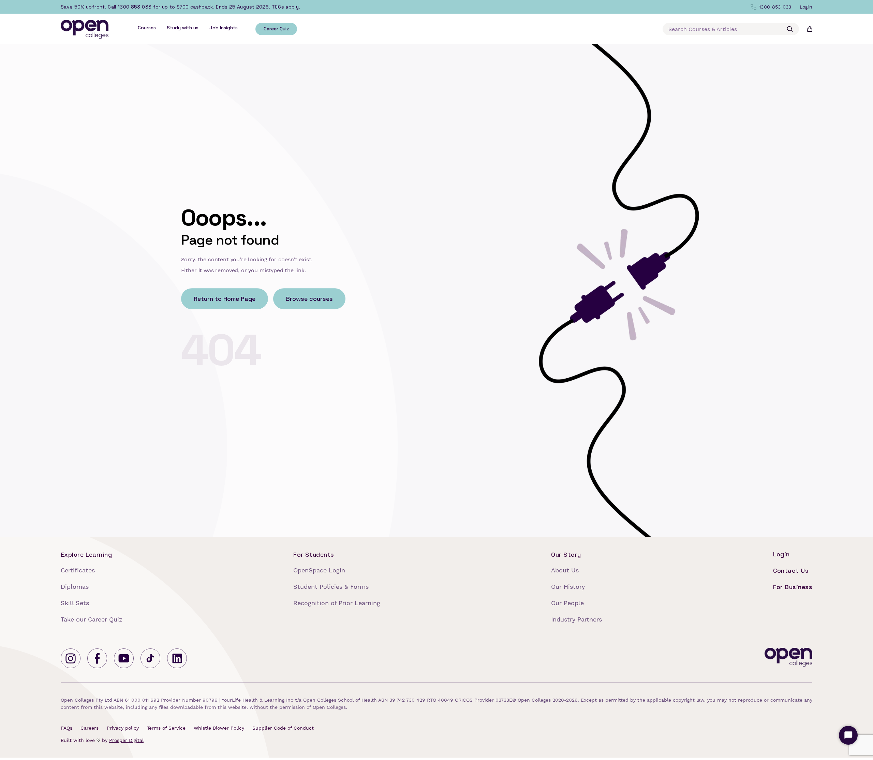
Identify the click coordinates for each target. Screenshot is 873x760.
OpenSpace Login (319, 570)
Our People (567, 602)
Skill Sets (75, 602)
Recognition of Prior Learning (336, 602)
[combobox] (731, 29)
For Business (792, 587)
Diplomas (75, 586)
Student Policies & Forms (331, 586)
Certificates (78, 570)
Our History (568, 586)
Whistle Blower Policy (219, 728)
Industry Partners (576, 619)
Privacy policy (123, 728)
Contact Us (791, 570)
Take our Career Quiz (91, 619)
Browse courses (309, 299)
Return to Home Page (224, 299)
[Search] (789, 28)
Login (781, 554)
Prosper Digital (126, 740)
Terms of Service (166, 728)
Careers (89, 728)
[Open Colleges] (788, 658)
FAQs (66, 728)
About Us (565, 570)
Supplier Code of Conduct (283, 728)
